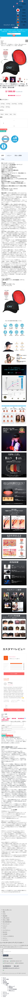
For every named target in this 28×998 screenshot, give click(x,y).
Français (20, 6)
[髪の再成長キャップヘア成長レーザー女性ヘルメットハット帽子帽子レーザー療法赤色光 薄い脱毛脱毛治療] (0, 37)
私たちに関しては (7, 909)
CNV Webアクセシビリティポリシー (11, 968)
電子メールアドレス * (6, 728)
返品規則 (5, 915)
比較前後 (5, 982)
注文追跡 (5, 934)
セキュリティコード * (6, 730)
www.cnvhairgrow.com (11, 973)
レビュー (9, 155)
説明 (2, 155)
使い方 (4, 980)
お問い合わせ (6, 917)
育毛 (2, 41)
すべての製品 (6, 983)
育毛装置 (11, 987)
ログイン (13, 24)
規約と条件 (16, 966)
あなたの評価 (4, 717)
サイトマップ (6, 923)
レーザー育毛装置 (13, 989)
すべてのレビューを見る (14, 709)
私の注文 (5, 932)
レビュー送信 (9, 735)
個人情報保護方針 (7, 921)
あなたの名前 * (4, 727)
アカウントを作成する (8, 936)
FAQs (2, 159)
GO (14, 35)
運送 (4, 911)
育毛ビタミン (12, 990)
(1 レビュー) (18, 95)
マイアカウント (6, 930)
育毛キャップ (3, 43)
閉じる (3, 735)
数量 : (1, 117)
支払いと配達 (18, 155)
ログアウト (5, 940)
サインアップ (7, 24)
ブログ (4, 927)
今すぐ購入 (3, 131)
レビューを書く (14, 673)
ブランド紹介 (6, 979)
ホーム (2, 40)
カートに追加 (4, 129)
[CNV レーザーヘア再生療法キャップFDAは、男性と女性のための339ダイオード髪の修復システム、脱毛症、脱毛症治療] (14, 62)
